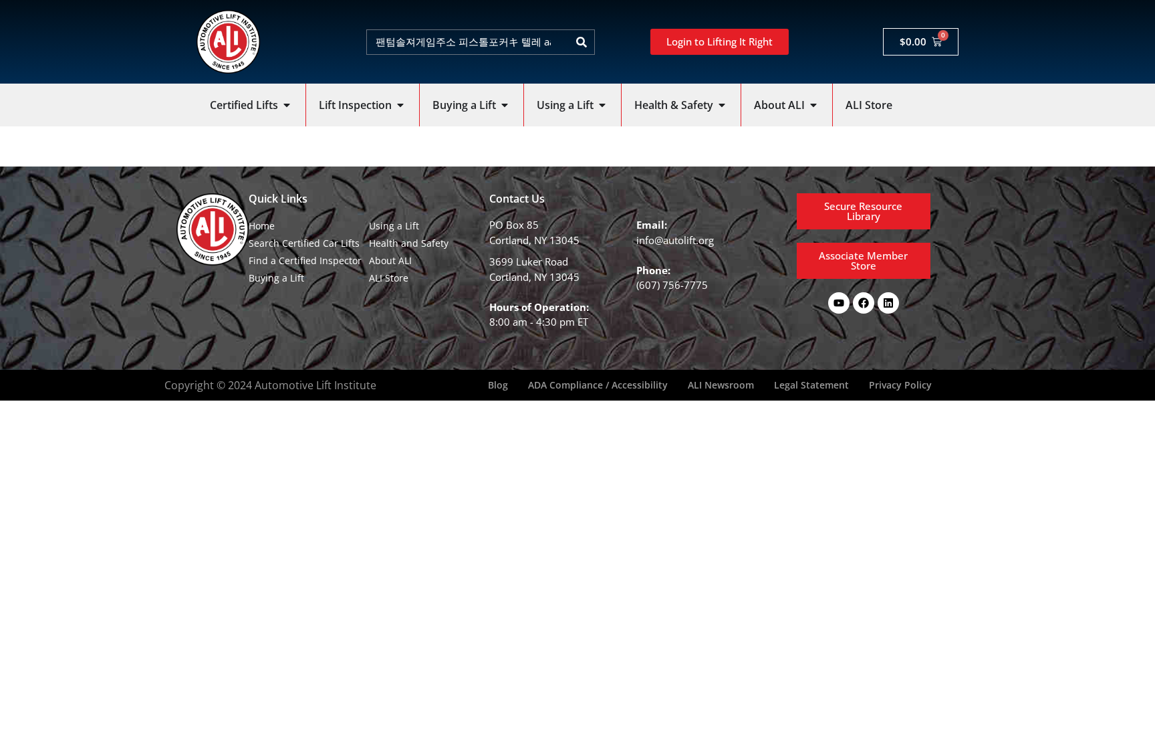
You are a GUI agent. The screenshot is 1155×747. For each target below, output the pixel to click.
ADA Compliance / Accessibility (598, 385)
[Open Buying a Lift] (504, 105)
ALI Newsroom (721, 385)
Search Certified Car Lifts (304, 243)
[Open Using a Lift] (602, 105)
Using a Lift (394, 225)
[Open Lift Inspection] (400, 105)
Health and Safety (408, 243)
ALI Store (388, 278)
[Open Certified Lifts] (286, 105)
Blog (498, 385)
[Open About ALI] (813, 105)
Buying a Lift (276, 278)
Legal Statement (811, 385)
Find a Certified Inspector (305, 260)
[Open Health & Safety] (722, 105)
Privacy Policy (900, 385)
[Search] (581, 42)
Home (262, 225)
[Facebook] (863, 303)
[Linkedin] (888, 303)
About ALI (390, 260)
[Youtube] (839, 303)
